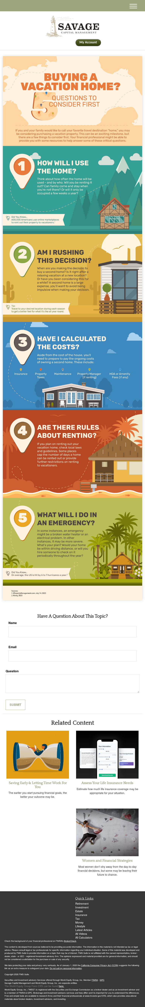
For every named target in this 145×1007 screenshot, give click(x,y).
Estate (79, 911)
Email (12, 647)
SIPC (102, 979)
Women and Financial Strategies (107, 861)
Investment (82, 907)
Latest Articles (83, 930)
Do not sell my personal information (66, 968)
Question (12, 671)
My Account (88, 42)
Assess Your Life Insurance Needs (107, 783)
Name (12, 623)
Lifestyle (80, 926)
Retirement (82, 903)
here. (61, 986)
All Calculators (83, 937)
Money (79, 922)
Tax (77, 918)
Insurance (81, 915)
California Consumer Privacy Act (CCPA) (99, 965)
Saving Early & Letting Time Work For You (38, 785)
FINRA (95, 979)
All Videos (81, 934)
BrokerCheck (70, 940)
